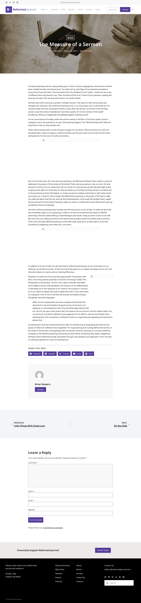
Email (31, 500)
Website (31, 510)
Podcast (89, 9)
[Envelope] (17, 2)
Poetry (80, 9)
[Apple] (10, 2)
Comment (33, 463)
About (43, 9)
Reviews (71, 9)
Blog (63, 9)
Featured (54, 9)
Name (31, 491)
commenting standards (53, 528)
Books (98, 9)
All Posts (40, 389)
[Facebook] (6, 2)
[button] (133, 9)
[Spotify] (14, 2)
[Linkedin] (109, 577)
